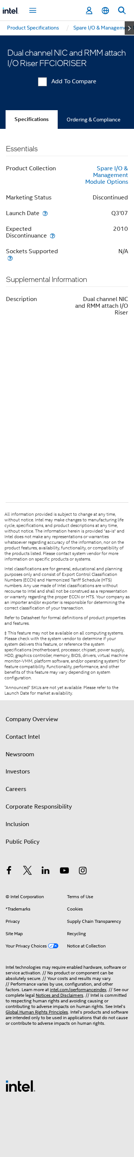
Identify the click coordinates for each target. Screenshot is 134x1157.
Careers (16, 789)
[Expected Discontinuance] (52, 235)
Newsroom (20, 754)
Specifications (32, 119)
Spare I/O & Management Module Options (106, 175)
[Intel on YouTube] (64, 871)
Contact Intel (23, 737)
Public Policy (22, 842)
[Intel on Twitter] (27, 871)
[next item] (129, 28)
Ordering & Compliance (94, 119)
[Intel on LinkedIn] (45, 871)
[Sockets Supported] (10, 258)
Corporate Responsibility (39, 806)
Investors (18, 771)
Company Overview (32, 719)
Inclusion (17, 824)
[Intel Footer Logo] (20, 1085)
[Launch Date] (45, 213)
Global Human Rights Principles (37, 1012)
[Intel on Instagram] (82, 871)
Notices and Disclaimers (59, 995)
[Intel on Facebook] (9, 871)
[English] (105, 10)
